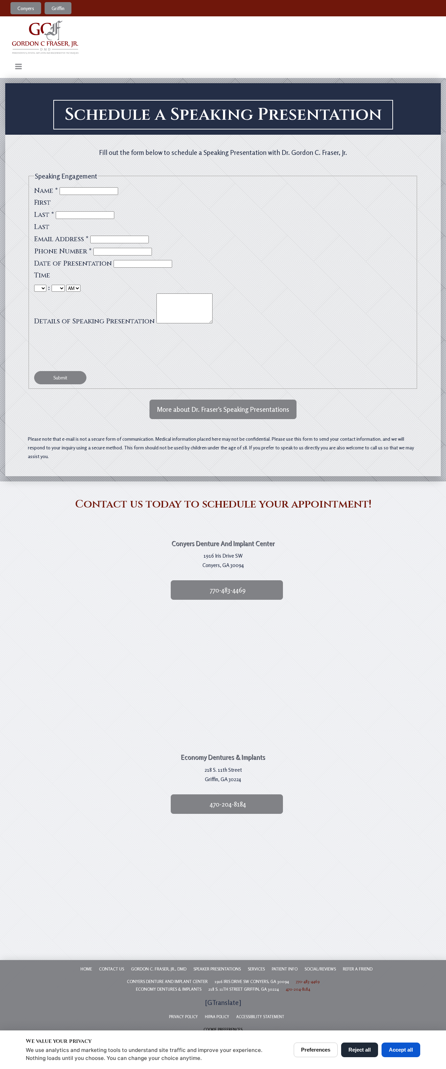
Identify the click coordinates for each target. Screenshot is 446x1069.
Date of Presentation (74, 263)
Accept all (401, 1050)
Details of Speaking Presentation (95, 321)
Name (46, 190)
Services (256, 969)
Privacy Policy (183, 1016)
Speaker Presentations (217, 969)
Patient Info (285, 969)
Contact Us (111, 969)
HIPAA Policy (217, 1016)
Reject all (359, 1050)
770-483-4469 (308, 981)
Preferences (315, 1050)
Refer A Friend (357, 969)
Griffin (58, 8)
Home (86, 969)
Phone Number (63, 251)
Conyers (25, 8)
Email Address (61, 239)
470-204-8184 (298, 989)
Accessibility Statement (260, 1016)
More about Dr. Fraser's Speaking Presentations (223, 409)
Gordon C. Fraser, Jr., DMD (158, 969)
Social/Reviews (320, 969)
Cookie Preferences (223, 1029)
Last (44, 214)
